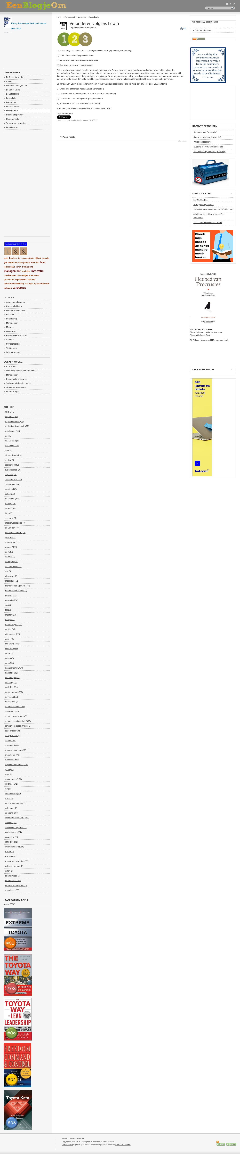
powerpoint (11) (12, 745)
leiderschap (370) (12, 634)
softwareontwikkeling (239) (17, 818)
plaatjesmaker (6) (12, 735)
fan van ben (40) (12, 528)
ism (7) (8, 605)
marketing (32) (11, 673)
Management (69, 17)
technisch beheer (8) (14, 866)
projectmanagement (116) (16, 765)
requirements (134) (13, 779)
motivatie (37, 271)
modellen (26, 271)
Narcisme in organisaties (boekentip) (209, 151)
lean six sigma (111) (13, 624)
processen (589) (12, 760)
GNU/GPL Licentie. (123, 1145)
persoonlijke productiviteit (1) (17, 726)
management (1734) (14, 668)
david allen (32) (12, 499)
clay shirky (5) (11, 474)
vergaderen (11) (12, 890)
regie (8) (8, 774)
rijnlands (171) (11, 784)
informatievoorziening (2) (16, 591)
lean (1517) (10, 619)
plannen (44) (10, 740)
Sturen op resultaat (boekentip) (207, 137)
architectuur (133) (12, 431)
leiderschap (9, 267)
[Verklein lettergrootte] (233, 3)
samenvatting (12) (13, 794)
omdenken (10, 275)
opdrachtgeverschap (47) (16, 716)
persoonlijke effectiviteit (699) (18, 721)
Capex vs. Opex (200, 200)
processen (9, 279)
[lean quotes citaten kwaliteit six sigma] (208, 82)
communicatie (28, 258)
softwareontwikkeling (14, 284)
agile (6, 258)
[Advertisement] (95, 130)
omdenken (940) (12, 711)
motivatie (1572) (12, 697)
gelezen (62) (10, 537)
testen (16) (9, 871)
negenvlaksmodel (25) (15, 707)
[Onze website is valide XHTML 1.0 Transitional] (231, 1145)
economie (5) (10, 518)
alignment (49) (11, 416)
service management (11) (16, 803)
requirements (20, 280)
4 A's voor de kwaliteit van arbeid (207, 222)
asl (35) (8, 436)
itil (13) (8, 610)
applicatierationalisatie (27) (17, 426)
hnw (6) (8, 571)
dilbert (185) (10, 508)
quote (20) (9, 769)
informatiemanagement (19, 262)
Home (59, 17)
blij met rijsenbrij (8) (13, 455)
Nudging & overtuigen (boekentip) (208, 147)
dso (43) (8, 513)
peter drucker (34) (13, 731)
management (12, 271)
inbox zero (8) (11, 576)
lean (43, 262)
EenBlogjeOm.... (78, 1138)
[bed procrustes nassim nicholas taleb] (208, 325)
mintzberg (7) (10, 682)
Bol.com (196, 340)
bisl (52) (8, 450)
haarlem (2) (10, 557)
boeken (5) (9, 460)
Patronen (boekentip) (202, 142)
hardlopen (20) (11, 562)
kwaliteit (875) (11, 615)
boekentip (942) (12, 465)
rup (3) (8, 789)
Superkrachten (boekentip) (205, 132)
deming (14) (10, 504)
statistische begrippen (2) (16, 827)
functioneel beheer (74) (15, 532)
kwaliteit (35, 262)
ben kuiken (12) (12, 446)
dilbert (38, 258)
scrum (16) (9, 798)
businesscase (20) (13, 470)
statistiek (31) (10, 822)
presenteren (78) (12, 755)
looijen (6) (9, 658)
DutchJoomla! (67, 1145)
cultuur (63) (10, 494)
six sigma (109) (11, 813)
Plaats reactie (69, 137)
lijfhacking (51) (11, 649)
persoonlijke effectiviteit (28, 275)
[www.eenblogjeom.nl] (53, 6)
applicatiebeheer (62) (14, 421)
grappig (45, 258)
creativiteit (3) (11, 489)
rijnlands (32, 279)
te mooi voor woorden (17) (16, 861)
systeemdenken (41, 284)
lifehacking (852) (12, 644)
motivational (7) (11, 702)
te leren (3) (9, 852)
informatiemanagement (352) (18, 586)
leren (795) (10, 639)
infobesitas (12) (11, 581)
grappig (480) (11, 547)
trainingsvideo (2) (12, 876)
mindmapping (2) (12, 677)
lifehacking (27, 267)
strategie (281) (11, 842)
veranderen (67, 113)
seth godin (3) (11, 808)
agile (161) (9, 412)
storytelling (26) (11, 837)
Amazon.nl (206, 340)
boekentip (14, 258)
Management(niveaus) (203, 204)
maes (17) (9, 663)
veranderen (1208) (13, 880)
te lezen (8, 288)
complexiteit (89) (12, 484)
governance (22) (12, 542)
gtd (5, 263)
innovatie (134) (11, 600)
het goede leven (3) (13, 566)
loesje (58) (9, 653)
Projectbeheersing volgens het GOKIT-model (213, 209)
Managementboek (220, 340)
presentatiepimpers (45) (15, 750)
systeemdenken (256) (14, 847)
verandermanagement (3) (16, 885)
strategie (29, 284)
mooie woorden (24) (14, 692)
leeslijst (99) (10, 629)
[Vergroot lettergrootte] (227, 3)
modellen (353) (11, 687)
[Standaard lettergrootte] (230, 3)
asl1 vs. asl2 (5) (12, 441)
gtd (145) (9, 552)
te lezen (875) (11, 856)
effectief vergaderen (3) (15, 523)
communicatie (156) (13, 479)
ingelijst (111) (10, 595)
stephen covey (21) (13, 832)
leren (18, 267)
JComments (182, 141)
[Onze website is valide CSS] (220, 1145)
